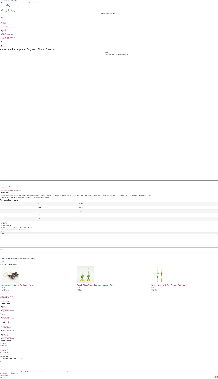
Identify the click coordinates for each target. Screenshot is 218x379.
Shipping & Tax (5, 309)
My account (4, 40)
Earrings (4, 23)
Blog (1, 377)
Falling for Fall (3, 350)
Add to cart (3, 184)
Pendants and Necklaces (7, 25)
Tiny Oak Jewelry (5, 373)
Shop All (4, 20)
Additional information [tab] (12, 190)
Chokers (6, 26)
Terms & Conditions (6, 329)
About (3, 306)
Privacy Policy (5, 326)
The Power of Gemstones (5, 354)
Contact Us (4, 307)
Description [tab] (4, 190)
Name (1, 249)
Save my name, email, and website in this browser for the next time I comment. (18, 258)
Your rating (3, 231)
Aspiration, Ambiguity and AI (6, 347)
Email (1, 364)
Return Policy (5, 324)
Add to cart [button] (4, 289)
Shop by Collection (6, 29)
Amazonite (81, 207)
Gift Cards (4, 311)
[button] (109, 42)
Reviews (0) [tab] (19, 190)
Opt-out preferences (6, 327)
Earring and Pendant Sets (10, 27)
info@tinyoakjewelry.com (5, 301)
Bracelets (4, 22)
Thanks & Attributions (4, 375)
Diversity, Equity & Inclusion (8, 330)
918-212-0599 (3, 299)
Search (1, 15)
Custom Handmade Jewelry (8, 310)
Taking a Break (3, 343)
